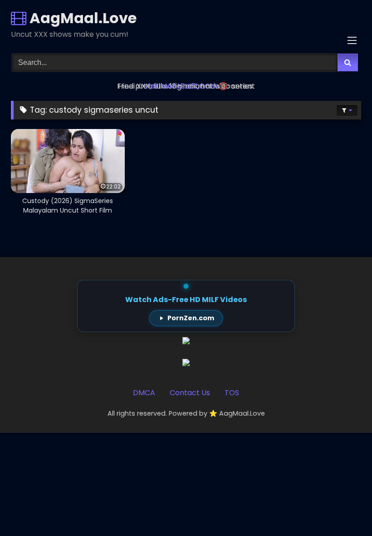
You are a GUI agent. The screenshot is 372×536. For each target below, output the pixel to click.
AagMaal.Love (81, 18)
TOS (232, 392)
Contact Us (190, 392)
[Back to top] (344, 509)
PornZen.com (190, 318)
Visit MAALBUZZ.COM (180, 86)
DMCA (144, 392)
